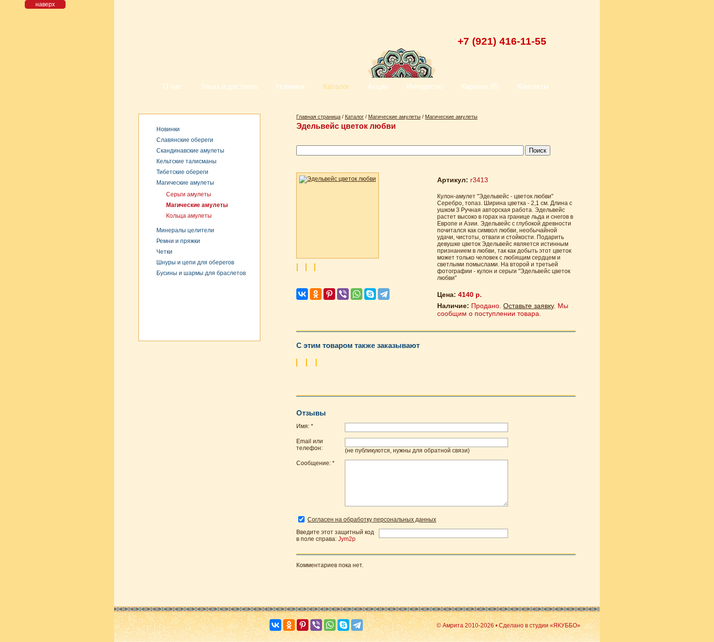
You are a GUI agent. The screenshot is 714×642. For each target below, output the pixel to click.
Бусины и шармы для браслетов (201, 273)
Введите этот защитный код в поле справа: (335, 535)
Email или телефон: (309, 444)
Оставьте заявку (528, 306)
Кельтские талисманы (186, 161)
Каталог (336, 86)
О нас (172, 86)
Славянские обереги (184, 140)
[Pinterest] (329, 294)
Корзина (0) (480, 86)
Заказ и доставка (229, 86)
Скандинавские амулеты (190, 150)
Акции (378, 86)
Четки (164, 251)
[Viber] (343, 294)
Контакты (533, 86)
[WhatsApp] (356, 294)
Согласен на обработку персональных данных (371, 519)
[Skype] (370, 294)
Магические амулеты (185, 182)
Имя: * (304, 426)
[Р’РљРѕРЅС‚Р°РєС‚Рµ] (302, 294)
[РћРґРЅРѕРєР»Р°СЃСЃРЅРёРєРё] (316, 294)
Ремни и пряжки (178, 241)
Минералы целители (185, 230)
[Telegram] (384, 294)
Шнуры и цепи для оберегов (195, 262)
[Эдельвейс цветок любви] (337, 215)
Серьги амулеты (188, 194)
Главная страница (318, 117)
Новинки (290, 86)
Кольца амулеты (189, 215)
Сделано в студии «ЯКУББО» (539, 625)
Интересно (424, 86)
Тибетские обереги (182, 172)
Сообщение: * (315, 463)
